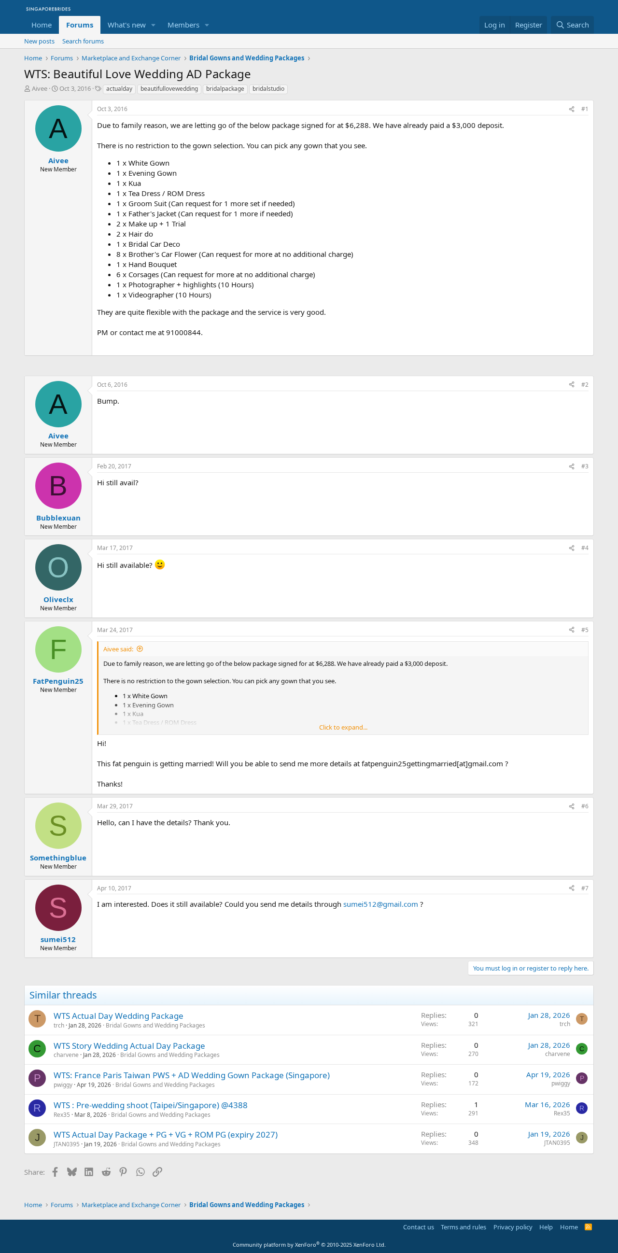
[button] (153, 25)
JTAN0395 (67, 1144)
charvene (66, 1055)
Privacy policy (513, 1227)
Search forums (83, 41)
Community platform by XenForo (309, 1244)
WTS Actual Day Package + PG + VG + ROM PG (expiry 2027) (166, 1134)
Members (183, 24)
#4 (585, 548)
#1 (585, 109)
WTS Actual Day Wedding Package (118, 1015)
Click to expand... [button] (343, 727)
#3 (585, 466)
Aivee (39, 88)
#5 (585, 630)
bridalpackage (225, 88)
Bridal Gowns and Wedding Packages (155, 1025)
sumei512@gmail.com (380, 904)
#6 (585, 806)
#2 (585, 384)
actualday (119, 88)
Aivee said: (118, 649)
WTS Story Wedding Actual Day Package (129, 1045)
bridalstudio (268, 88)
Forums (79, 24)
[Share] (571, 109)
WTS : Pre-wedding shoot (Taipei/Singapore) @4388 (151, 1105)
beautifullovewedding (169, 88)
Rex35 (62, 1115)
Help (546, 1227)
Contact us (418, 1227)
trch (59, 1025)
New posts (39, 41)
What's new (127, 24)
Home (41, 24)
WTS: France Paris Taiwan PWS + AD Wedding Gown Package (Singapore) (192, 1075)
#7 (585, 888)
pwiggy (63, 1085)
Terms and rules (463, 1227)
